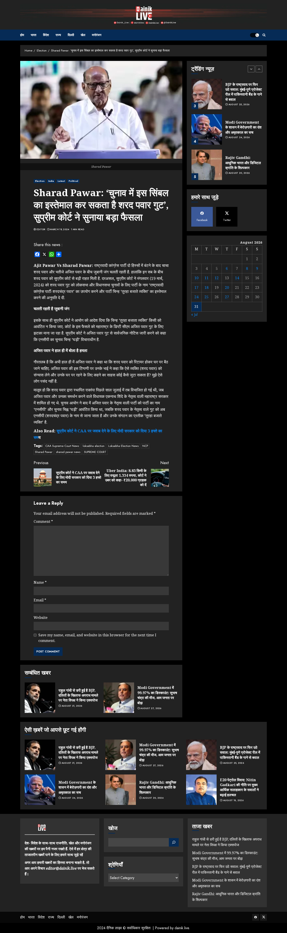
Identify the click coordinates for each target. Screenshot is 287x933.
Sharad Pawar (43, 452)
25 (206, 297)
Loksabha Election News (123, 446)
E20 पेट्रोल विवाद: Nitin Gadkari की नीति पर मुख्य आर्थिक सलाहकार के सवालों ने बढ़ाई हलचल (239, 787)
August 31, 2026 (72, 706)
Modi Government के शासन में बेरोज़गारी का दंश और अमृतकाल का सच (243, 127)
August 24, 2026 (239, 137)
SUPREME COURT (95, 452)
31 (196, 306)
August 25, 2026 (239, 104)
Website (41, 617)
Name (40, 582)
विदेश (46, 35)
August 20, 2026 (239, 173)
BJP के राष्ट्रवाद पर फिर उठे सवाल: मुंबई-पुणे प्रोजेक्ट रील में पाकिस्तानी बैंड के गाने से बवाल (243, 92)
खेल (83, 35)
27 (227, 297)
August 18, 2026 (233, 800)
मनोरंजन (96, 35)
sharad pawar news (68, 452)
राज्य (58, 35)
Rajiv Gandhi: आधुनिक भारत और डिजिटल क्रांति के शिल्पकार (243, 162)
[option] (227, 96)
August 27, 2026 (150, 708)
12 (217, 278)
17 (196, 287)
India (51, 181)
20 (227, 287)
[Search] (264, 35)
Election (39, 181)
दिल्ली (71, 35)
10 (196, 278)
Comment (43, 521)
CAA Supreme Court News (62, 446)
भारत (33, 35)
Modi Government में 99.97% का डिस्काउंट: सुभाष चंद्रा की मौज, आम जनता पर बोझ (157, 695)
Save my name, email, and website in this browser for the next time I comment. (97, 638)
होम (22, 35)
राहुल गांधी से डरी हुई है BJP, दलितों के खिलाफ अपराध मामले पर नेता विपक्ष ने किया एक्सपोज (78, 695)
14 (237, 278)
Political (73, 181)
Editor (41, 229)
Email (40, 600)
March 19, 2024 (59, 229)
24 (196, 297)
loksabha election (93, 446)
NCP (145, 446)
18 (206, 287)
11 (206, 278)
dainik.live (182, 928)
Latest (61, 181)
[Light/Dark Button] (254, 35)
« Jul (194, 314)
